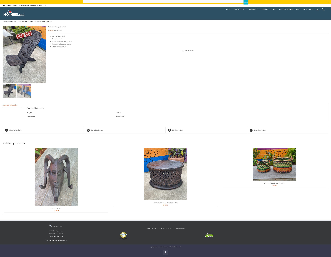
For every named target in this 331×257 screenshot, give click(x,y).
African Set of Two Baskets (274, 183)
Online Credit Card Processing (123, 239)
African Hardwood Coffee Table (165, 203)
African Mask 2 (56, 208)
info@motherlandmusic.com (38, 5)
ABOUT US (148, 228)
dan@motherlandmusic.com (58, 240)
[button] (323, 9)
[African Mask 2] (56, 149)
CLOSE (246, 2)
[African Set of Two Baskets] (274, 149)
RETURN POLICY (180, 228)
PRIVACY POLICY (170, 228)
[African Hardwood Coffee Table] (165, 149)
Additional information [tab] (10, 105)
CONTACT (156, 228)
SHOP (162, 228)
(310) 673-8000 (58, 236)
